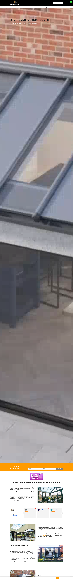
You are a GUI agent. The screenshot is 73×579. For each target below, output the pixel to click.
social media (24, 503)
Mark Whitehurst (55, 509)
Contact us (11, 500)
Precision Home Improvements (16, 510)
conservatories (12, 549)
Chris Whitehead (43, 509)
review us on (16, 515)
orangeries (49, 574)
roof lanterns (44, 535)
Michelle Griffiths (30, 509)
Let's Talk (59, 468)
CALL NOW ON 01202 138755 (14, 467)
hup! (23, 553)
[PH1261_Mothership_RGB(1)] (14, 3)
